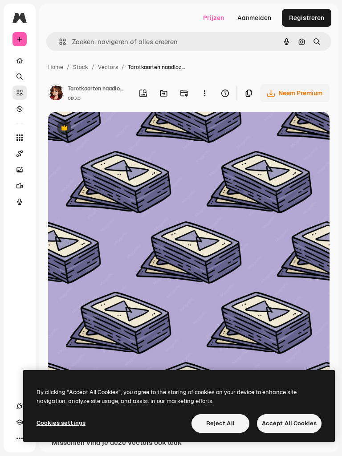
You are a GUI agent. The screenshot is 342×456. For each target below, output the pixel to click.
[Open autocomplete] (59, 41)
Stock (80, 67)
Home (55, 67)
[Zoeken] (19, 76)
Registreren (306, 18)
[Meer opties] (204, 93)
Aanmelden (254, 18)
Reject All (220, 423)
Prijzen (213, 18)
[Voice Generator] (19, 202)
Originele (107, 129)
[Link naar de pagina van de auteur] (56, 93)
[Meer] (19, 438)
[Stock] (19, 93)
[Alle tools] (19, 137)
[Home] (19, 60)
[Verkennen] (19, 109)
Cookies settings (61, 423)
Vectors (108, 67)
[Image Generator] (19, 170)
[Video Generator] (19, 186)
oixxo (74, 98)
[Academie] (19, 422)
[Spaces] (19, 154)
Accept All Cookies (289, 423)
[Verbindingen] (19, 406)
